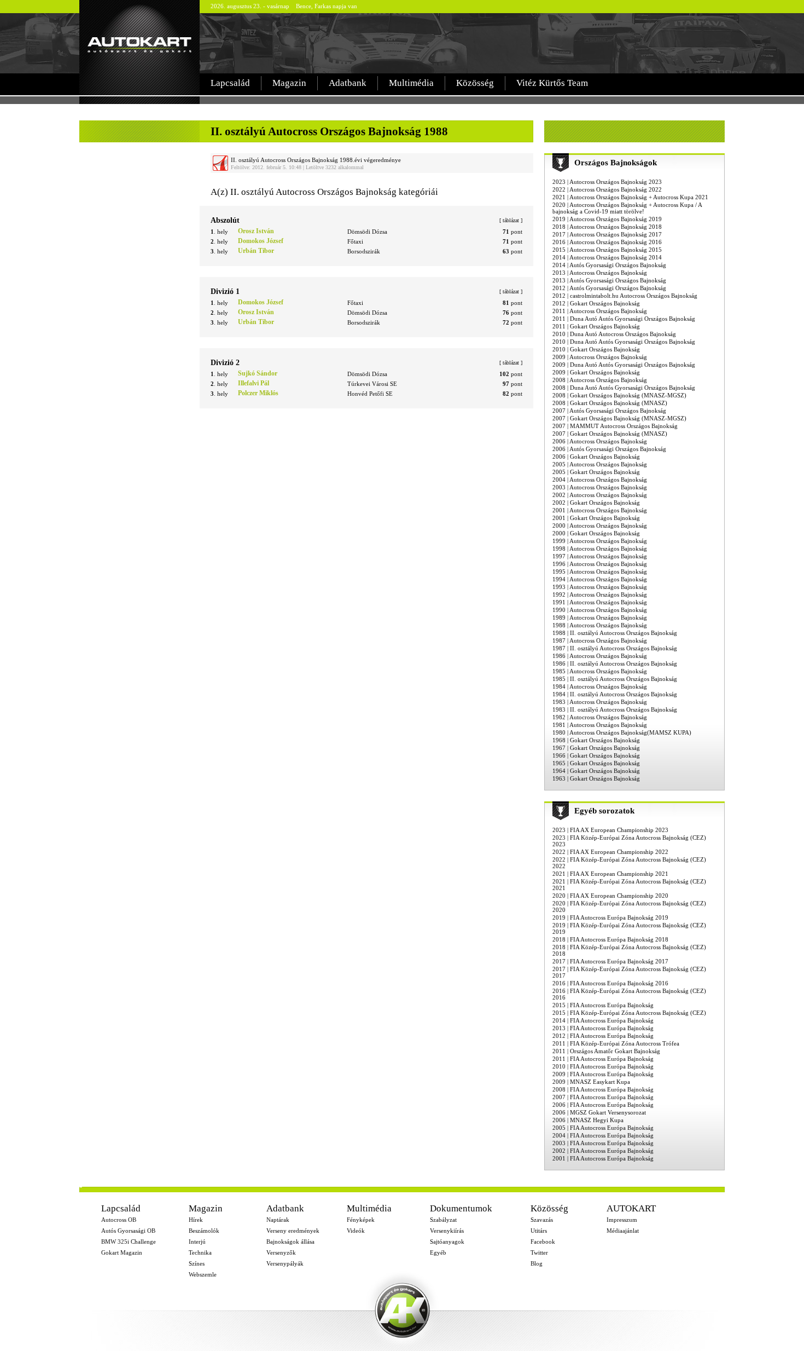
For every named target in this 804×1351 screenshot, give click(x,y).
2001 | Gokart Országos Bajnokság (596, 518)
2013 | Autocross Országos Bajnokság (599, 272)
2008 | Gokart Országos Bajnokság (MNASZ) (609, 403)
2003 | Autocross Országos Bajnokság (599, 487)
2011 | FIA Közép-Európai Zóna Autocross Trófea (615, 1043)
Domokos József (260, 241)
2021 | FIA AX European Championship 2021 (610, 873)
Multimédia (411, 83)
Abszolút (225, 220)
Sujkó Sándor (257, 373)
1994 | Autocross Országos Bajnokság (599, 579)
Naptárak (277, 1219)
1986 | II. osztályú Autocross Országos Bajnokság (614, 663)
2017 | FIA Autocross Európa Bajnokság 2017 (610, 961)
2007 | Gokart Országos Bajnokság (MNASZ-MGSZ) (619, 418)
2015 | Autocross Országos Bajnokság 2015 (607, 249)
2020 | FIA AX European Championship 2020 (610, 895)
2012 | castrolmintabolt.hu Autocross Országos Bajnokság (624, 295)
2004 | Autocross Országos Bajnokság (599, 479)
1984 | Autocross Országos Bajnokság (599, 686)
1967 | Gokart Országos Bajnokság (596, 747)
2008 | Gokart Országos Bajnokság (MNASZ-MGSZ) (619, 395)
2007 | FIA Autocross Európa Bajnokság (603, 1097)
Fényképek (361, 1219)
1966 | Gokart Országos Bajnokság (596, 755)
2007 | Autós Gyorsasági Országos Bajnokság (609, 410)
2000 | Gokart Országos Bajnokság (596, 533)
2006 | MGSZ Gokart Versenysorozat (599, 1112)
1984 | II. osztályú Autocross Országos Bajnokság (614, 694)
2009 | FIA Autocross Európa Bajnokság (603, 1074)
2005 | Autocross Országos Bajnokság (599, 464)
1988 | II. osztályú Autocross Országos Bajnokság (614, 633)
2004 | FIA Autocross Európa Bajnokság (603, 1135)
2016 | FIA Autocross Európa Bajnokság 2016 (610, 983)
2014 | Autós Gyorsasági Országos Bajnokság (609, 265)
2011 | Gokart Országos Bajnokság (596, 326)
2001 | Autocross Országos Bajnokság (599, 510)
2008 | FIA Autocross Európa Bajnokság (603, 1089)
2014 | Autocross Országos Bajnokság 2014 (607, 257)
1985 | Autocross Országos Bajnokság (599, 671)
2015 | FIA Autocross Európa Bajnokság (603, 1005)
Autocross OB (118, 1219)
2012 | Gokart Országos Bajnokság (596, 303)
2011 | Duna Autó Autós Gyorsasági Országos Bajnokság (623, 318)
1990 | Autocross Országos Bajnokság (599, 610)
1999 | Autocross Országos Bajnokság (599, 541)
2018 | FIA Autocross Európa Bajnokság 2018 (610, 939)
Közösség (475, 83)
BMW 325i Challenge (128, 1241)
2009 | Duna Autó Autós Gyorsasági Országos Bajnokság (623, 364)
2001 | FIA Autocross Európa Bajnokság (603, 1158)
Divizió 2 (225, 363)
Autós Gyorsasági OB (128, 1230)
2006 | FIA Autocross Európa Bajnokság (603, 1104)
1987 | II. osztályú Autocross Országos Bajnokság (614, 648)
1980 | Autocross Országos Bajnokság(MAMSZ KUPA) (621, 732)
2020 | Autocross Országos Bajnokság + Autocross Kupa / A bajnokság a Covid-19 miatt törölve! (627, 208)
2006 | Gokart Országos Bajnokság (596, 456)
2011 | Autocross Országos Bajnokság (599, 311)
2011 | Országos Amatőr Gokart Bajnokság (606, 1051)
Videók (356, 1230)
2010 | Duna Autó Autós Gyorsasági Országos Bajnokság (623, 341)
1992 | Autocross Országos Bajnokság (599, 594)
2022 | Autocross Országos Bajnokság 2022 (607, 189)
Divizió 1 (225, 291)
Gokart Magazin (121, 1252)
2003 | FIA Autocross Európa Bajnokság (603, 1143)
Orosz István (256, 231)
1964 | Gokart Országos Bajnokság (596, 770)
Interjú (197, 1241)
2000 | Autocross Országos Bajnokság (599, 525)
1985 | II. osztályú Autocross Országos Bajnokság (614, 679)
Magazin (289, 83)
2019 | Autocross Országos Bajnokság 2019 (607, 219)
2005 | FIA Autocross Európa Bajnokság (603, 1127)
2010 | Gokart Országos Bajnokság (596, 349)
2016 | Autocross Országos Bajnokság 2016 (607, 242)
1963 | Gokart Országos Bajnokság (596, 778)
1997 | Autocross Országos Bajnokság (599, 556)
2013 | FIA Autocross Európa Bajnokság (603, 1028)
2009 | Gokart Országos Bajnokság (596, 372)
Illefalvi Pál (253, 383)
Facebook (543, 1241)
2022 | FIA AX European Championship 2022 (610, 851)
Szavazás (542, 1219)
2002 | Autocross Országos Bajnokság (599, 495)
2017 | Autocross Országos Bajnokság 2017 (607, 234)
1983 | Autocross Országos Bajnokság (599, 701)
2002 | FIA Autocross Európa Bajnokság (603, 1150)
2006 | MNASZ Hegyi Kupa (588, 1120)
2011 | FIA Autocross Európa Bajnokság (603, 1058)
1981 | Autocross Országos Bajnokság (599, 724)
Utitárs (539, 1230)
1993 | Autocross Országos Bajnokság (599, 587)
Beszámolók (204, 1230)
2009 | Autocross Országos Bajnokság (599, 357)
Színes (197, 1263)
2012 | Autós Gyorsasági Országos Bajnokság (609, 288)
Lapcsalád (230, 83)
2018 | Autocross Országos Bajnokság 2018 (607, 226)
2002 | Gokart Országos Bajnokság (596, 502)
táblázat (511, 220)
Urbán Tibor (256, 251)
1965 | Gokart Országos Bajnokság (596, 763)
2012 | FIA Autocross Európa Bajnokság (603, 1035)
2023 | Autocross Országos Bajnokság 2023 (607, 181)
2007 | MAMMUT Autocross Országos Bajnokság (615, 426)
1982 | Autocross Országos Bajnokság (599, 717)
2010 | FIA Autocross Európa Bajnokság (603, 1066)
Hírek (196, 1219)
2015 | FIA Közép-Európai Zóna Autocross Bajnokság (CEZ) (629, 1012)
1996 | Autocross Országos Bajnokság (599, 564)
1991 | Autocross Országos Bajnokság (599, 602)
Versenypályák (285, 1263)
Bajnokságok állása (290, 1241)
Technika (200, 1252)
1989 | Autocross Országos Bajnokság (599, 617)
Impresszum (622, 1219)
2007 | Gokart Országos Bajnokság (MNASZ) (609, 433)
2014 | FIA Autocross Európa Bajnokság (603, 1020)
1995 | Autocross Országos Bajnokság (599, 571)
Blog (537, 1263)
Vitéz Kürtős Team (552, 83)
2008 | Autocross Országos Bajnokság (599, 380)
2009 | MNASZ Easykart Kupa (591, 1081)
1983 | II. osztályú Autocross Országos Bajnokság (614, 709)
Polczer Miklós (258, 393)
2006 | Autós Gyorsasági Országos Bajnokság (609, 449)
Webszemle (203, 1274)
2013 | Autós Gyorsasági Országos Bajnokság (609, 280)
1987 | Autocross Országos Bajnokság (599, 640)
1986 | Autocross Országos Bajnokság (599, 656)
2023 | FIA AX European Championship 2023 (610, 830)
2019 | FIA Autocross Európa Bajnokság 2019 (610, 917)
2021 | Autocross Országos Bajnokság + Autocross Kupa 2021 (630, 197)
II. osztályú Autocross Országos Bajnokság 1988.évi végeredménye (316, 160)
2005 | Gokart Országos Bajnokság (596, 472)
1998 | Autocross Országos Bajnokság (599, 548)
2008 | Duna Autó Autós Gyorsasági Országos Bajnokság (623, 387)
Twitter (539, 1252)
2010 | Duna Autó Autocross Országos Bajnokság (614, 334)
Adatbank (347, 83)
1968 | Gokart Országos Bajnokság (596, 740)
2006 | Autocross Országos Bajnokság (599, 441)
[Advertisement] (464, 43)
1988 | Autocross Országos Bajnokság (599, 625)
